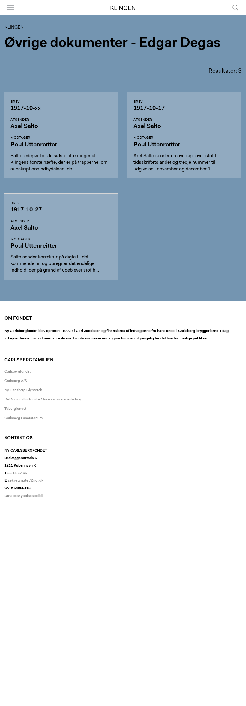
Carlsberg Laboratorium (23, 418)
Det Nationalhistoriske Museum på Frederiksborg (43, 399)
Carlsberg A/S (15, 381)
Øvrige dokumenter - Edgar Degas (112, 43)
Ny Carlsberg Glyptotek (23, 390)
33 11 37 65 (17, 473)
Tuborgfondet (15, 409)
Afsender (19, 120)
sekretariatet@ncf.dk (26, 480)
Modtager (20, 138)
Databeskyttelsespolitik (24, 496)
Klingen (123, 8)
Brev (15, 102)
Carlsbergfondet (17, 371)
